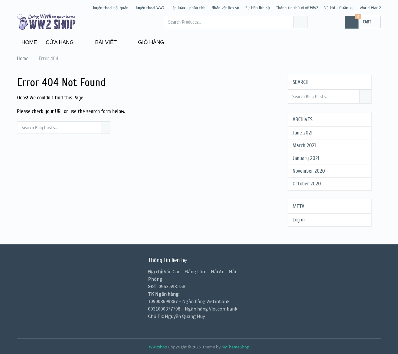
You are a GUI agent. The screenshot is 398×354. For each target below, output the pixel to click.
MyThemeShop (235, 347)
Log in (299, 220)
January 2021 (306, 158)
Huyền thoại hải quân (110, 8)
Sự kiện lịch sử (257, 8)
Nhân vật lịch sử (225, 8)
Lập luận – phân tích (188, 8)
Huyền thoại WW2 (149, 8)
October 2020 (307, 184)
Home (29, 42)
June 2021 (302, 133)
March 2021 (304, 145)
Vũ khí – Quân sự (339, 8)
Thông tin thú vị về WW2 (297, 8)
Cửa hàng (60, 42)
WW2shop (158, 347)
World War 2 (370, 8)
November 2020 (309, 171)
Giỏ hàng (150, 42)
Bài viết (105, 42)
